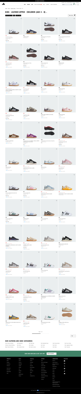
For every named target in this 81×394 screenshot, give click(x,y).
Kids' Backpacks (20, 343)
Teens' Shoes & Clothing (9, 343)
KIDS (32, 4)
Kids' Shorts (55, 345)
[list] (36, 15)
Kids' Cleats (43, 345)
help (65, 2)
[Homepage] (3, 4)
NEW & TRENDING (54, 4)
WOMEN (28, 4)
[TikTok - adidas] (69, 371)
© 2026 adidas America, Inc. (40, 392)
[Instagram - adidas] (69, 363)
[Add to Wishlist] (21, 19)
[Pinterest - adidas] (69, 368)
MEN (25, 4)
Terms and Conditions (47, 390)
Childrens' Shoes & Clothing (10, 345)
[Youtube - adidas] (69, 374)
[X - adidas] (69, 366)
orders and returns (69, 2)
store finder (63, 2)
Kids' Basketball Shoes (44, 343)
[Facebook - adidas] (69, 361)
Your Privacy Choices (34, 390)
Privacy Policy (42, 390)
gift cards (74, 2)
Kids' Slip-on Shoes (68, 343)
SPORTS (47, 4)
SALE (44, 4)
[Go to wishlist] (76, 4)
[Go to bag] (78, 4)
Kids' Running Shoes (56, 343)
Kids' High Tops (31, 343)
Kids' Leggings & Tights (69, 345)
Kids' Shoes (19, 345)
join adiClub (77, 2)
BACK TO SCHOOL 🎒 (38, 4)
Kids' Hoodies (31, 345)
